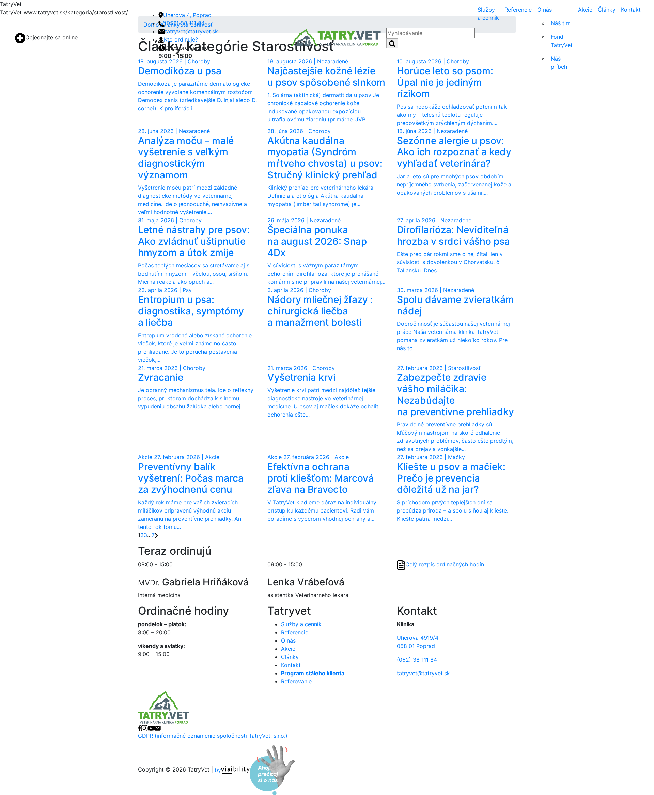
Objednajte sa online (51, 37)
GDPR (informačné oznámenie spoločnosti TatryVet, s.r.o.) (212, 735)
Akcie (585, 9)
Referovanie (296, 681)
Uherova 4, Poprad (187, 15)
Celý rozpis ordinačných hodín (444, 564)
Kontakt (631, 9)
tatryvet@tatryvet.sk (191, 31)
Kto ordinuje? (181, 39)
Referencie (518, 9)
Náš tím (561, 23)
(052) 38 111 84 (185, 23)
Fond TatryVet (562, 40)
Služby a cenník (488, 13)
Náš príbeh (559, 62)
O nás (544, 9)
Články (607, 9)
